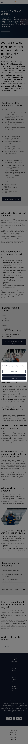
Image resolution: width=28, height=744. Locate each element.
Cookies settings (14, 371)
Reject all (14, 375)
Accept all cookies (14, 378)
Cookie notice (20, 367)
